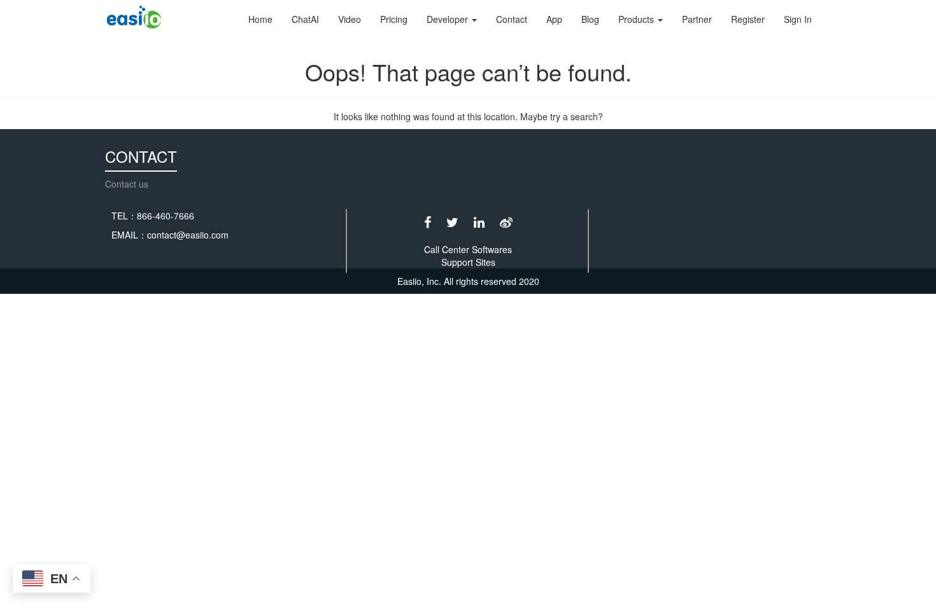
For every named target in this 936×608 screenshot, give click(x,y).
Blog (590, 19)
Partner (697, 19)
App (554, 19)
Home (260, 19)
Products (637, 19)
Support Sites (468, 262)
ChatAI (305, 19)
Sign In (798, 19)
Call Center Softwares (468, 249)
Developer (449, 19)
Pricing (394, 19)
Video (349, 19)
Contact (511, 19)
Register (748, 19)
